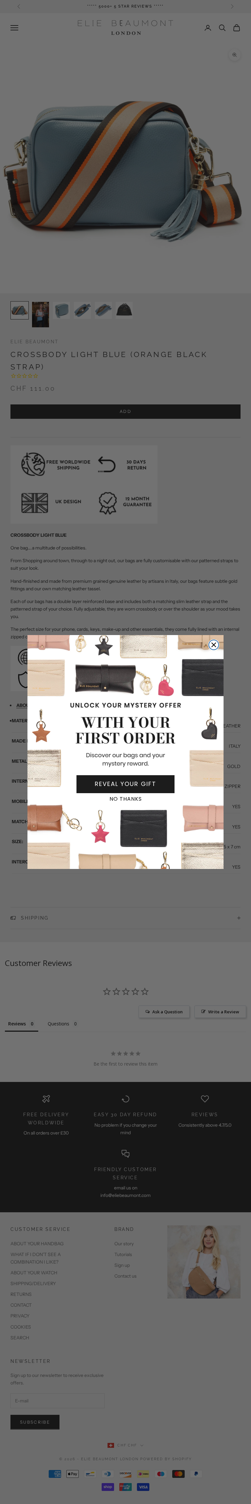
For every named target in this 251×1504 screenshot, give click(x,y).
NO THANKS (125, 798)
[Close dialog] (214, 645)
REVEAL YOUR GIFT (125, 784)
